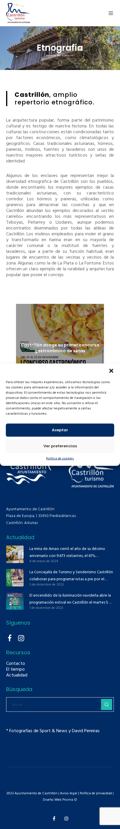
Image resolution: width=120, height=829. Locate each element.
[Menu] (109, 13)
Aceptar (60, 430)
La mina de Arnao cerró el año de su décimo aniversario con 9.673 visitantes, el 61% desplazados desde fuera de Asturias (67, 552)
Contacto (15, 663)
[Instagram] (20, 637)
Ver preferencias (60, 446)
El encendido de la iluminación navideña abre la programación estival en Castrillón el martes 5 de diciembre (71, 599)
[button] (111, 371)
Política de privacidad (95, 793)
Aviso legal (68, 793)
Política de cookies (60, 458)
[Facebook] (9, 637)
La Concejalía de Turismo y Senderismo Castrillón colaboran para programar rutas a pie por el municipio (71, 576)
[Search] (106, 704)
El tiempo (15, 669)
